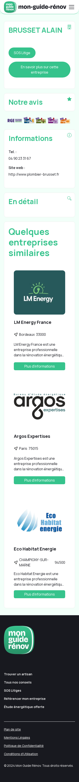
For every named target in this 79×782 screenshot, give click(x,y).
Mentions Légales (17, 737)
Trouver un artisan (18, 674)
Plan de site (12, 729)
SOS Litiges (12, 690)
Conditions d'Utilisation (21, 754)
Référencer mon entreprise (25, 699)
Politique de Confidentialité (24, 746)
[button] (70, 7)
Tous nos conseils (18, 682)
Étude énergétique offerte (24, 707)
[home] (35, 7)
